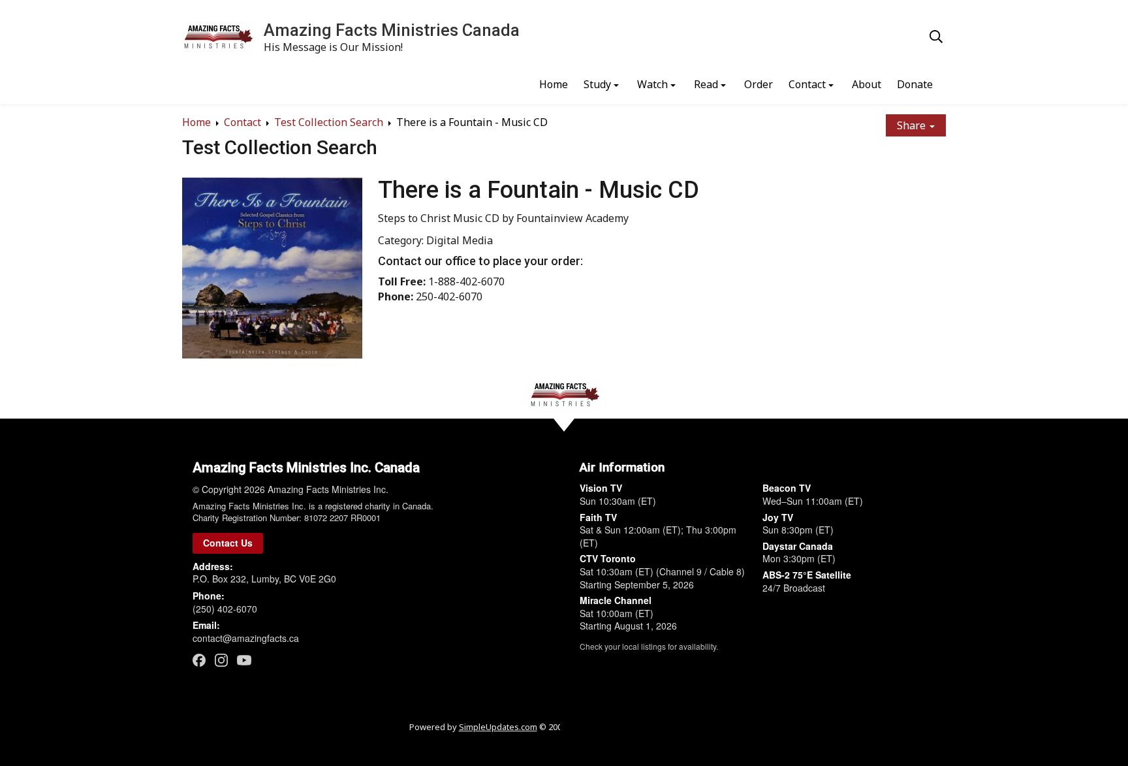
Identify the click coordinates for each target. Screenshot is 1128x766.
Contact (807, 84)
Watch (652, 84)
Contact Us (228, 542)
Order (758, 84)
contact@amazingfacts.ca (246, 638)
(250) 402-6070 (225, 608)
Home (553, 84)
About (866, 84)
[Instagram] (221, 660)
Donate (915, 84)
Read (706, 84)
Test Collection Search (328, 122)
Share (912, 125)
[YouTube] (244, 659)
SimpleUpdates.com (498, 727)
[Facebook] (199, 660)
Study (597, 84)
